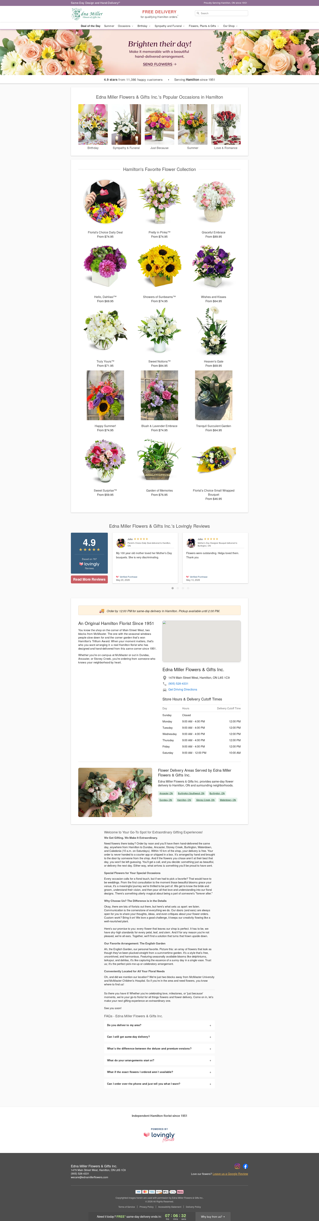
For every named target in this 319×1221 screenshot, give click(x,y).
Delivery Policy (193, 1207)
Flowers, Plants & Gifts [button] (203, 26)
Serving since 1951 (194, 79)
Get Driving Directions (182, 689)
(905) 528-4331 (178, 683)
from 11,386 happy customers (133, 79)
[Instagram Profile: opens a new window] (237, 1166)
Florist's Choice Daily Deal (139, 542)
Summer (109, 26)
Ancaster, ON (166, 793)
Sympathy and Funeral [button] (169, 26)
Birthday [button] (143, 26)
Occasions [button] (124, 26)
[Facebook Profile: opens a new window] (245, 1166)
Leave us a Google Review (230, 1174)
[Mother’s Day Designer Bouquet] (191, 543)
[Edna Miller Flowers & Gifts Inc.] (97, 14)
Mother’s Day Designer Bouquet (212, 542)
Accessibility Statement (169, 1207)
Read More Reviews (89, 579)
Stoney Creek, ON (205, 799)
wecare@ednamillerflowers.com (89, 1177)
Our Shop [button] (229, 26)
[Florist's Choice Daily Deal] (121, 543)
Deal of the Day (90, 26)
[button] (172, 588)
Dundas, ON (166, 799)
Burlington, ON (217, 793)
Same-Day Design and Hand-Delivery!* (95, 3)
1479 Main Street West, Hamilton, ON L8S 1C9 (98, 1170)
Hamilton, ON (184, 799)
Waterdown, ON (228, 799)
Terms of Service (126, 1207)
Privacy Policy (147, 1207)
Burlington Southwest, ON (191, 793)
